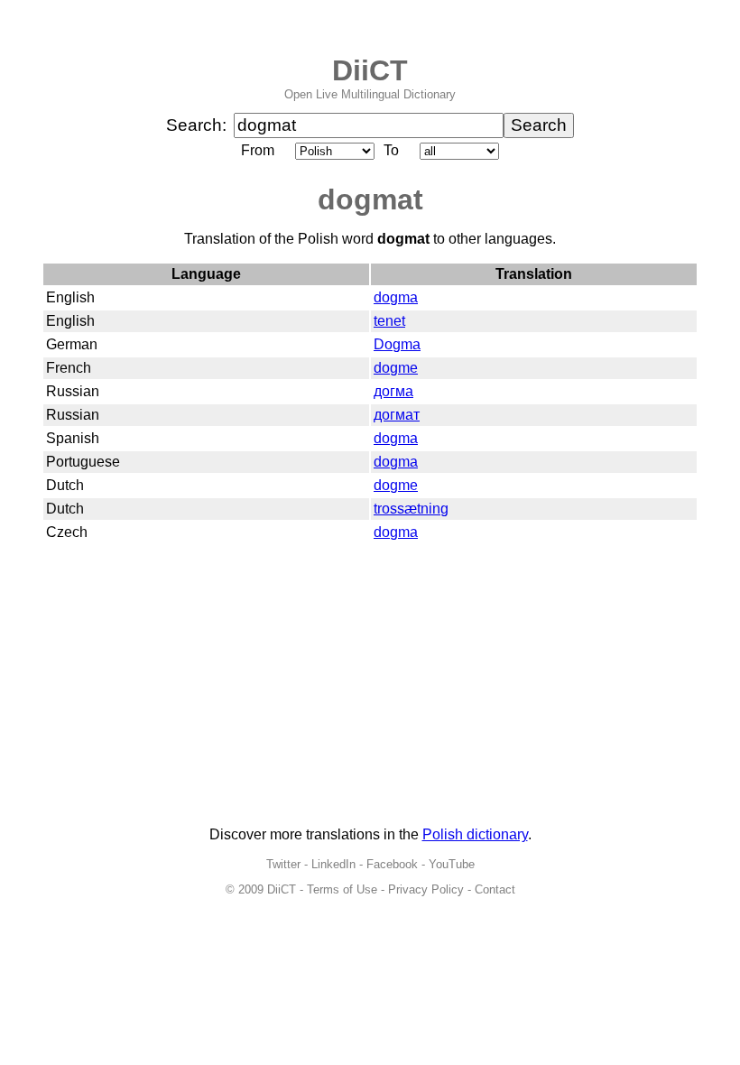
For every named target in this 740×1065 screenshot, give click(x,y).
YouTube (452, 864)
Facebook (392, 864)
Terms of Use (342, 889)
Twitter (283, 864)
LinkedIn (333, 864)
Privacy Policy (426, 889)
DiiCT (370, 70)
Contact (495, 889)
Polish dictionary (475, 834)
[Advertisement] (370, 686)
